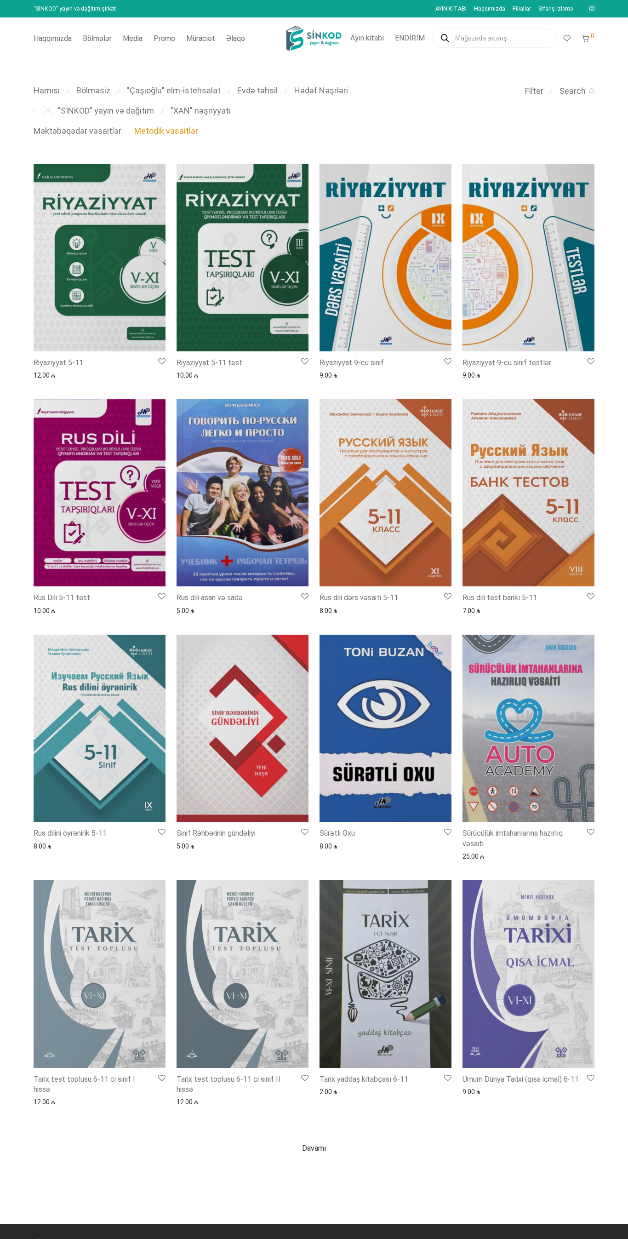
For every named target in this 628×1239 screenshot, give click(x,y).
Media (133, 38)
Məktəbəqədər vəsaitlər (77, 131)
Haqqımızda (489, 9)
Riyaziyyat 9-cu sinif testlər (506, 362)
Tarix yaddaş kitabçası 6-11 (364, 1079)
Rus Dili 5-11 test (62, 597)
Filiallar (522, 9)
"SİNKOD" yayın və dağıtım (106, 110)
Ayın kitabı (367, 38)
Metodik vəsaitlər (166, 131)
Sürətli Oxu (337, 833)
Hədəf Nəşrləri (321, 90)
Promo (164, 38)
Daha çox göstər (53, 375)
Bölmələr (97, 38)
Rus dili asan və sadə (210, 597)
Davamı (314, 1148)
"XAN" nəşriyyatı (201, 110)
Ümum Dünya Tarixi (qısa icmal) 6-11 (520, 1079)
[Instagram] (591, 8)
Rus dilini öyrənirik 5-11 (70, 833)
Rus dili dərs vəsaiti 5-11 (359, 597)
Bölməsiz (93, 90)
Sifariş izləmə (555, 9)
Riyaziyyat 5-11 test (209, 362)
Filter (534, 91)
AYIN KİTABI (451, 9)
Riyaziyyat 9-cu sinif (352, 362)
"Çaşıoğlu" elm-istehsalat (174, 90)
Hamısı (47, 90)
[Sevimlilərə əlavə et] (161, 362)
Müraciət (200, 38)
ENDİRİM (410, 38)
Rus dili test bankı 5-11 (499, 597)
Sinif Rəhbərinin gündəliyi (216, 833)
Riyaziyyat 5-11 (58, 362)
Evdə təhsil (257, 90)
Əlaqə (235, 38)
